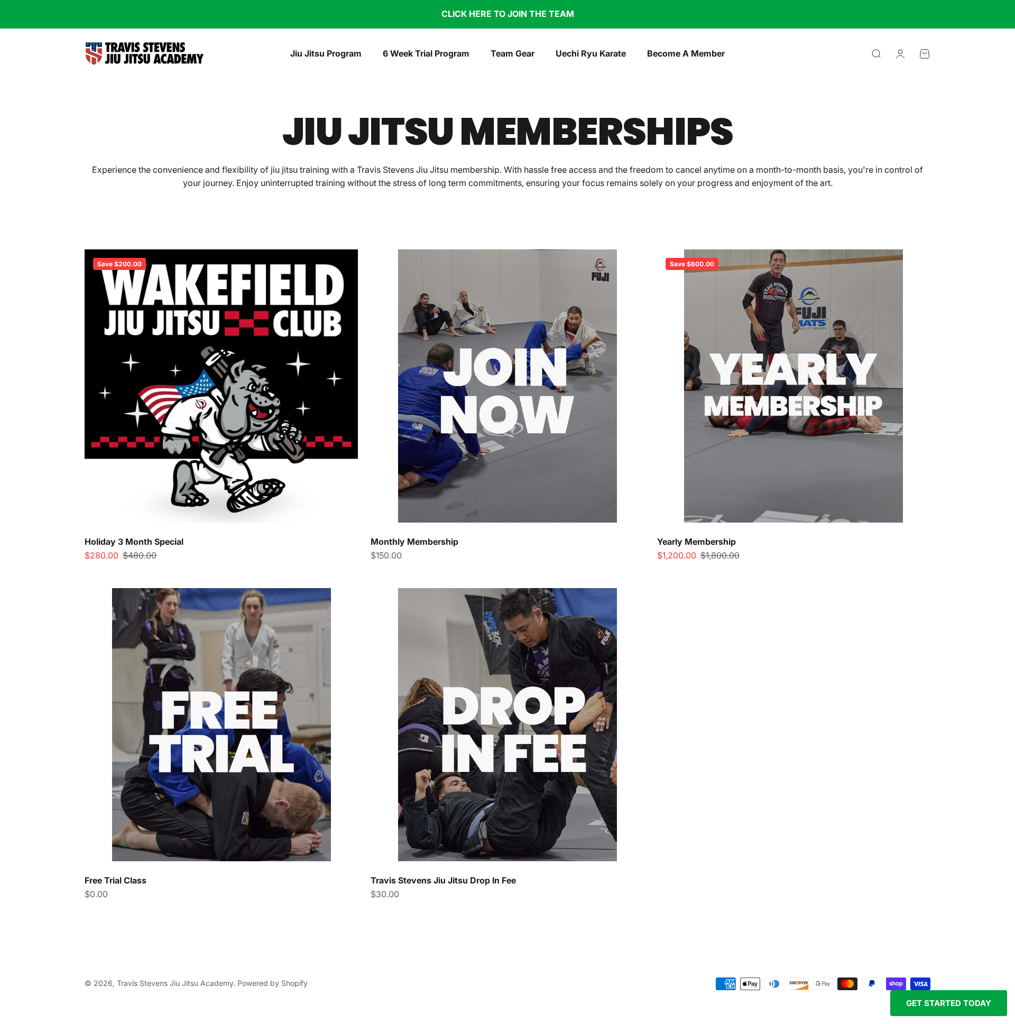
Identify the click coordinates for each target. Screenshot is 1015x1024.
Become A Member (686, 53)
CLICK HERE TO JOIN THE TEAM (507, 13)
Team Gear (512, 53)
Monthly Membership (414, 541)
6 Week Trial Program (426, 53)
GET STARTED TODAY (948, 1003)
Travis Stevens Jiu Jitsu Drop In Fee (443, 880)
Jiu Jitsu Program (326, 53)
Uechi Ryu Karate (591, 53)
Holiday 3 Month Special (134, 541)
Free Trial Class (115, 880)
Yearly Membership (696, 541)
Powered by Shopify (272, 983)
